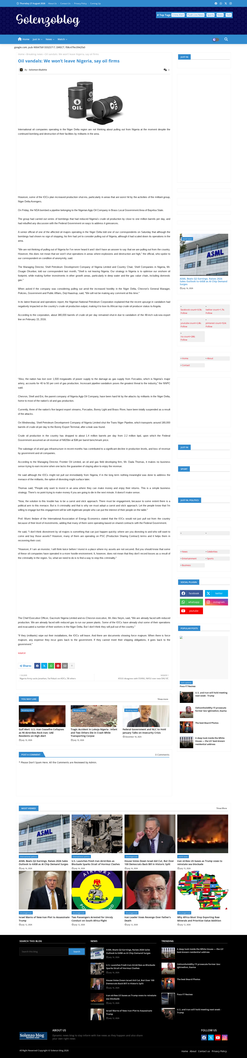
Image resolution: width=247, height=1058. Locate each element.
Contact (186, 365)
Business (186, 565)
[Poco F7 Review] (204, 657)
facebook (194, 593)
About (210, 358)
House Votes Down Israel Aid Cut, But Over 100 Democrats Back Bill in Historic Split (149, 862)
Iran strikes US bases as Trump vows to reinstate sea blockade (199, 862)
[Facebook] (37, 666)
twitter (219, 593)
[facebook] (192, 533)
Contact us (65, 3)
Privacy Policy (80, 3)
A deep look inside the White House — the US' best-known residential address (210, 741)
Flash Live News (195, 14)
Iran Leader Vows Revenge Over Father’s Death (148, 919)
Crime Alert (178, 14)
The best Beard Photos (206, 722)
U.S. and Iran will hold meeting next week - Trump (211, 694)
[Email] (65, 666)
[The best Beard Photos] (186, 727)
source (22, 652)
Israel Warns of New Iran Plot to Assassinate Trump (44, 919)
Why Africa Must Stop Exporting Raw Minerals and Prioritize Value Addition (199, 919)
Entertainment (189, 558)
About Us (52, 3)
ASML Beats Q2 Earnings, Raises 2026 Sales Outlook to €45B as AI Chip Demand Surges (203, 281)
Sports (210, 14)
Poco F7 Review (188, 686)
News (220, 14)
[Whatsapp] (51, 666)
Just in (36, 39)
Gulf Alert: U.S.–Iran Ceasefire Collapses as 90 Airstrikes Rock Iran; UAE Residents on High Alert (41, 732)
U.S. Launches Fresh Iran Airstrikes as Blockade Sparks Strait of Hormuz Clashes (96, 862)
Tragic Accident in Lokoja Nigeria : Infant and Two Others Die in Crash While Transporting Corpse (94, 732)
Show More (221, 808)
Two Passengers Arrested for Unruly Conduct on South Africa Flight (92, 919)
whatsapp (193, 602)
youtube (193, 610)
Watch (61, 39)
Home (26, 39)
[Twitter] (44, 666)
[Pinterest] (58, 666)
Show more (163, 699)
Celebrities (212, 551)
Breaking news (34, 54)
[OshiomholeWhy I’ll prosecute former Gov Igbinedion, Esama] (186, 712)
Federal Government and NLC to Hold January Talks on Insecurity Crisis (144, 731)
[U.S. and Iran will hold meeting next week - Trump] (186, 697)
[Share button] (72, 666)
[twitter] (217, 533)
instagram (219, 602)
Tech (228, 14)
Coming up (95, 3)
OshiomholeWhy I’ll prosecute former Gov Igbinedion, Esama (211, 709)
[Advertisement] (94, 171)
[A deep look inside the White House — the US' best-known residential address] (186, 742)
